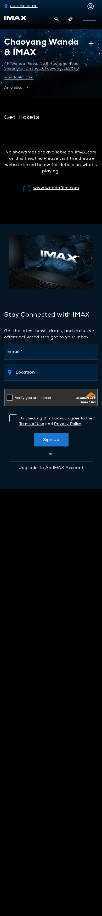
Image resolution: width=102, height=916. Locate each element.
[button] (56, 19)
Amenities (13, 87)
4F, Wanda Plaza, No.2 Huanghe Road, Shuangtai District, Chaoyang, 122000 (42, 66)
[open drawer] (89, 19)
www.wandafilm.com (51, 187)
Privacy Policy (67, 424)
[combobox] (56, 372)
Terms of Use (31, 424)
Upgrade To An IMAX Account (51, 467)
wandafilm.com (18, 77)
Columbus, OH (24, 6)
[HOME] (15, 18)
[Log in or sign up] (89, 6)
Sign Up (51, 439)
